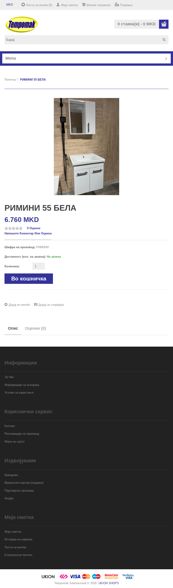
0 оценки (33, 228)
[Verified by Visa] (128, 578)
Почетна (10, 79)
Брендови (11, 475)
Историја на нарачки (18, 539)
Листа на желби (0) (39, 5)
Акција (9, 498)
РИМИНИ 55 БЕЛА (33, 79)
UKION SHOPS (108, 583)
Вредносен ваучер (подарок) (24, 482)
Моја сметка (69, 5)
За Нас (9, 377)
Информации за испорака (22, 385)
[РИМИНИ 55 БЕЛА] (86, 146)
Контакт (10, 426)
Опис (13, 328)
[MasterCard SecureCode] (111, 578)
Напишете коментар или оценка (28, 233)
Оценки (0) (35, 328)
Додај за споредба (51, 304)
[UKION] (48, 578)
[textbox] (88, 39)
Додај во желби (19, 304)
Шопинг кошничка (98, 5)
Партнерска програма (19, 490)
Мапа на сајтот (15, 441)
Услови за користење (19, 392)
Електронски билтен (18, 555)
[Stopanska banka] (63, 578)
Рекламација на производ (22, 433)
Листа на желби (15, 547)
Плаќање (126, 5)
